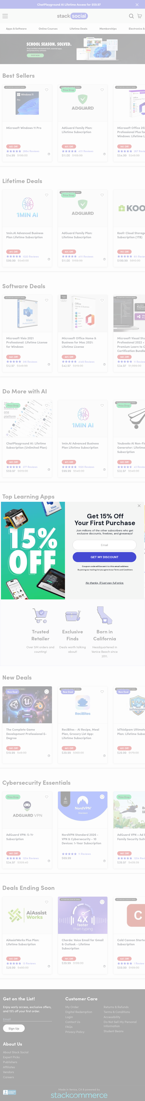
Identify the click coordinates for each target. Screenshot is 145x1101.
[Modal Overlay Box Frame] (72, 551)
